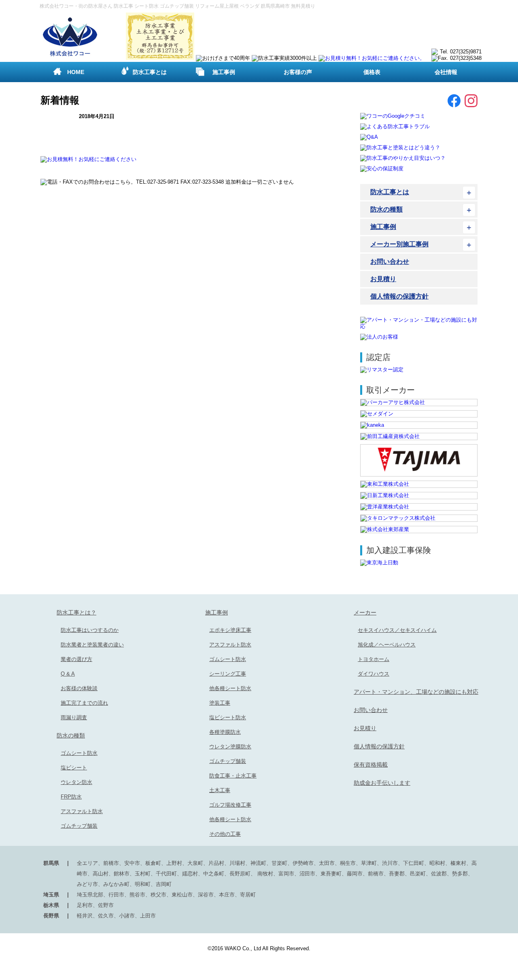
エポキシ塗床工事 (230, 630)
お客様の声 (298, 72)
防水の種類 (386, 209)
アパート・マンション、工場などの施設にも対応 (416, 692)
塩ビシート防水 (227, 717)
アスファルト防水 (82, 811)
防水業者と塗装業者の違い (92, 645)
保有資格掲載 (371, 764)
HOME (75, 72)
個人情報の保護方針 (399, 296)
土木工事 (219, 790)
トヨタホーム (373, 659)
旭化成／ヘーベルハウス (387, 645)
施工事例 (223, 72)
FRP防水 (71, 797)
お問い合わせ (389, 261)
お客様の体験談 (79, 688)
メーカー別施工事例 (399, 244)
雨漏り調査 (74, 717)
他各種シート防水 (230, 688)
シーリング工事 (227, 674)
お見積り (383, 278)
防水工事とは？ (76, 612)
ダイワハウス (373, 674)
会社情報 (446, 72)
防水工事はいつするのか (90, 630)
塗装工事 (219, 703)
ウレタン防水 (76, 782)
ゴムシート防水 (79, 753)
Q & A (68, 674)
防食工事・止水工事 (233, 776)
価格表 (371, 72)
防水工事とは (150, 72)
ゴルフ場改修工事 (230, 805)
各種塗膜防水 (225, 732)
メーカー (365, 612)
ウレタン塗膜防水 (230, 747)
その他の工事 (225, 834)
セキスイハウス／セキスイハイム (397, 630)
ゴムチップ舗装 (79, 826)
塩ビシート (74, 768)
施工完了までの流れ (84, 703)
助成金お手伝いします (382, 783)
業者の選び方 (76, 659)
